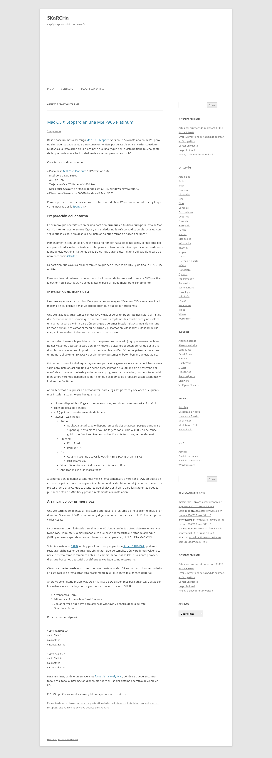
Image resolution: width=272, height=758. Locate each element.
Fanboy (183, 358)
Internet (183, 247)
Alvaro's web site (188, 345)
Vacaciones (185, 305)
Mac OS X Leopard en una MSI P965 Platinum (90, 122)
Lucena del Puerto (189, 261)
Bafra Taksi (184, 510)
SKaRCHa (58, 17)
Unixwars (184, 380)
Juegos (182, 252)
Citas (181, 203)
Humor (183, 234)
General (183, 230)
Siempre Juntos (187, 376)
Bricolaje (183, 407)
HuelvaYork (185, 363)
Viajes (182, 309)
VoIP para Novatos (189, 385)
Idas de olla (185, 238)
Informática (83, 703)
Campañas (184, 190)
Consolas (184, 207)
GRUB (74, 546)
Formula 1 (184, 221)
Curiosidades (186, 212)
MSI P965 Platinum (74, 171)
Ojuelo (182, 367)
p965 (55, 707)
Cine (181, 198)
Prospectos (185, 371)
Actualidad (184, 176)
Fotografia (184, 225)
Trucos (182, 300)
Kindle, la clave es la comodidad (196, 154)
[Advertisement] (136, 57)
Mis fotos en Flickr (188, 425)
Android (183, 181)
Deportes (184, 216)
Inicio (50, 88)
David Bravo (185, 354)
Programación (186, 278)
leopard (144, 703)
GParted (72, 256)
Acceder (183, 451)
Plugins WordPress (92, 88)
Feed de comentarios (190, 460)
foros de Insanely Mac (108, 676)
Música (182, 265)
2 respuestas (54, 131)
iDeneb (77, 206)
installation (133, 703)
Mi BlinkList (185, 420)
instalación (120, 703)
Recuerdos (184, 283)
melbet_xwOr (186, 502)
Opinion (183, 274)
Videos (182, 314)
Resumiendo (185, 429)
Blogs (181, 185)
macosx (154, 703)
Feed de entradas (188, 456)
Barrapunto (185, 349)
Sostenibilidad (186, 287)
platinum (64, 707)
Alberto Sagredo (187, 340)
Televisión (184, 296)
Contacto (67, 88)
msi (49, 707)
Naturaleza (185, 269)
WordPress (185, 318)
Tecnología (184, 292)
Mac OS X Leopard (98, 140)
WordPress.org (187, 465)
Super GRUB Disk (134, 546)
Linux (182, 256)
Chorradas (184, 194)
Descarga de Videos (189, 411)
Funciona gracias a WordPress (62, 739)
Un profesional (187, 150)
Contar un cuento (188, 145)
